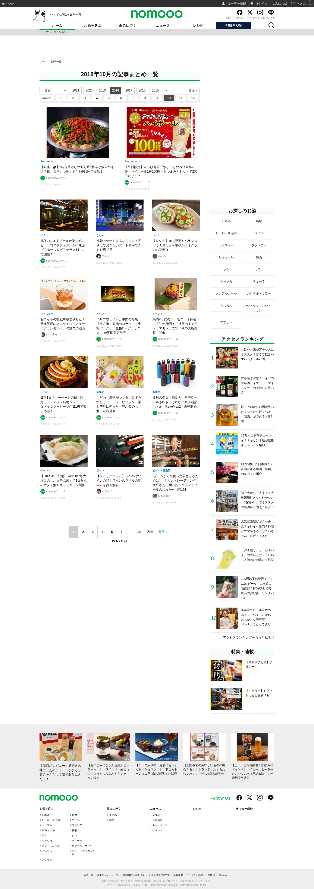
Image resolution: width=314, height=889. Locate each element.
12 (193, 98)
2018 (115, 90)
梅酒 (74, 830)
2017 (128, 90)
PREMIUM (233, 25)
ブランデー (78, 825)
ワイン (76, 820)
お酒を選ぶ (92, 25)
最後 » (192, 90)
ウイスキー (48, 825)
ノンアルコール (51, 845)
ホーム (57, 25)
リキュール (48, 830)
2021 (75, 90)
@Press (223, 875)
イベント (157, 830)
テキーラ (77, 840)
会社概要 (178, 875)
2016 (142, 90)
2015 (155, 90)
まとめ (113, 815)
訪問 (111, 820)
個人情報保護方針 (160, 875)
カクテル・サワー (82, 845)
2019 (102, 90)
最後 (161, 532)
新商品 (156, 815)
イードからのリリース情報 (201, 875)
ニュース (163, 25)
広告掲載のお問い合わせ (135, 875)
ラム (44, 835)
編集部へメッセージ (107, 875)
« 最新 (46, 90)
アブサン (47, 859)
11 (180, 98)
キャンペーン (160, 825)
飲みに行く (127, 25)
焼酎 (74, 815)
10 (169, 98)
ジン (74, 835)
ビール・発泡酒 (51, 820)
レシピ (198, 25)
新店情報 (157, 820)
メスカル (47, 850)
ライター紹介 (244, 808)
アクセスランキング (57, 32)
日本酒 (46, 815)
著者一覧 (88, 875)
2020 (89, 90)
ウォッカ (47, 840)
